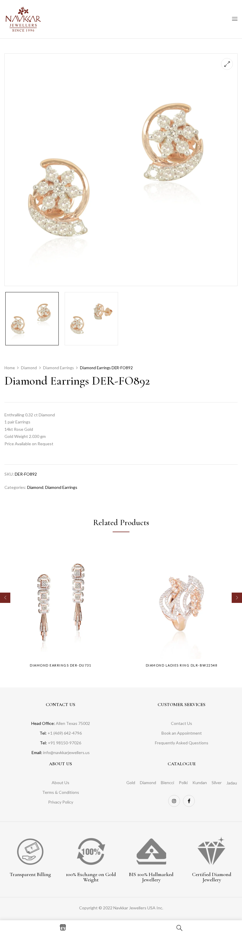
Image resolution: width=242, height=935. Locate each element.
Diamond (29, 367)
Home (9, 367)
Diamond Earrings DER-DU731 (60, 665)
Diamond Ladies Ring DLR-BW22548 (182, 665)
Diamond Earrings (58, 367)
